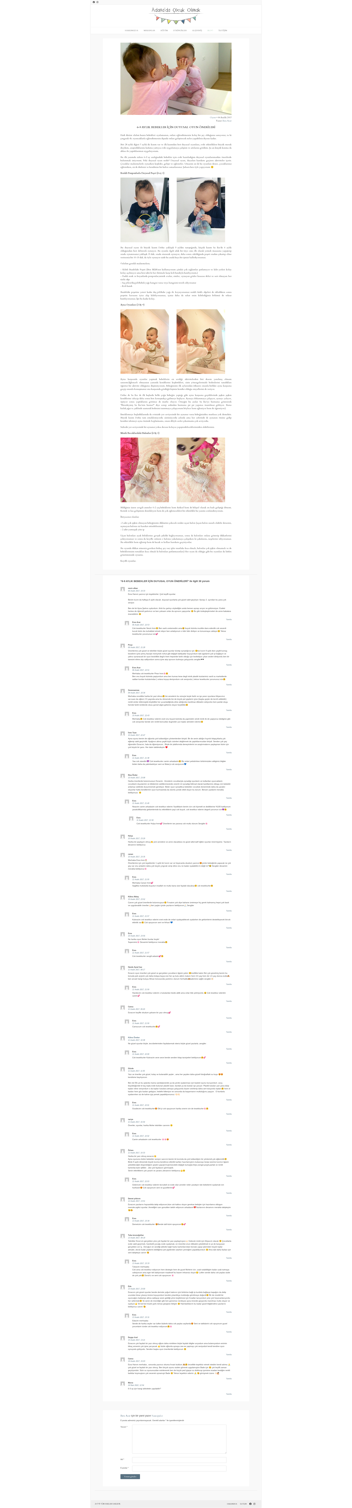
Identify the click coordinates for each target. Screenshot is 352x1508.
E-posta (124, 1468)
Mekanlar (149, 30)
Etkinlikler (180, 30)
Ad (122, 1459)
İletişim (223, 30)
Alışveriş (197, 30)
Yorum (123, 1427)
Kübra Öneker (134, 1037)
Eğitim (164, 30)
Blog (210, 30)
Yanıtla (229, 620)
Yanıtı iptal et (157, 1416)
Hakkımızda (131, 30)
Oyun (213, 117)
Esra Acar (227, 120)
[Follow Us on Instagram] (97, 2)
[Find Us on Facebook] (94, 2)
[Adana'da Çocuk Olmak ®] (176, 15)
